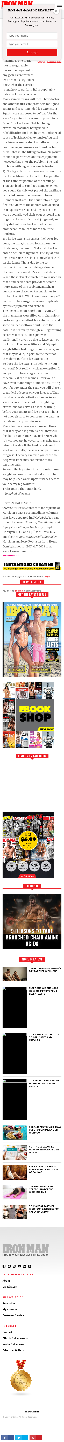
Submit (32, 52)
